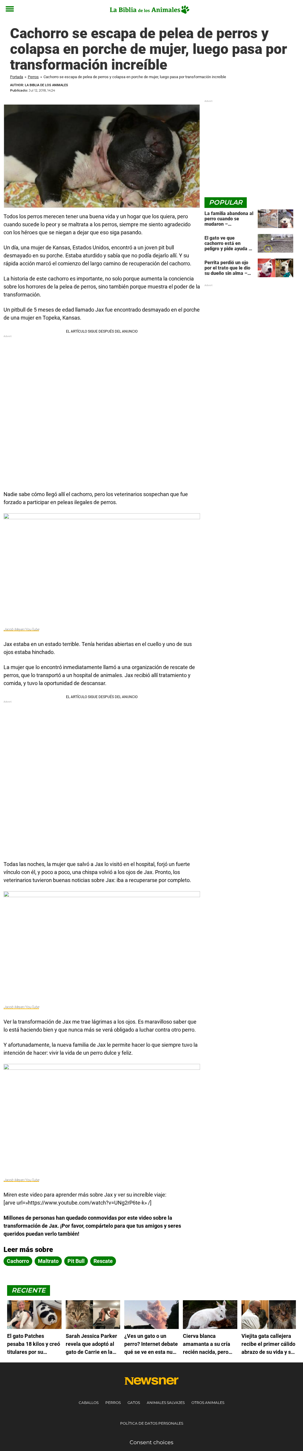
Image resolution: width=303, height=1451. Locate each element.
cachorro (18, 1261)
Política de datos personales (151, 1423)
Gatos (134, 1402)
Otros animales (207, 1402)
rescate (103, 1261)
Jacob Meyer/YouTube (21, 629)
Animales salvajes (166, 1402)
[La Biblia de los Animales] (149, 9)
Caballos (89, 1402)
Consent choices (151, 1442)
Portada (16, 77)
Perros (33, 77)
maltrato (48, 1261)
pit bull (76, 1261)
